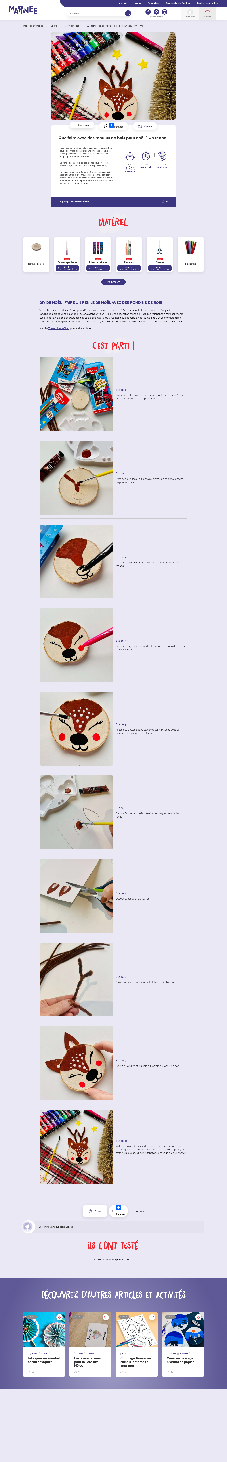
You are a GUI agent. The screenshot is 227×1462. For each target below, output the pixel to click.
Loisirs (137, 3)
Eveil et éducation (207, 3)
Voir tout (113, 282)
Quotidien (154, 3)
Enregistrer (83, 125)
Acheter (70, 268)
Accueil (122, 3)
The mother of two (58, 328)
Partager (118, 127)
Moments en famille (178, 3)
